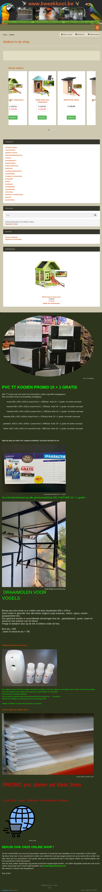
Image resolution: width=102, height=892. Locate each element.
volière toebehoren (11, 166)
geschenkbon (10, 200)
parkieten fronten (11, 152)
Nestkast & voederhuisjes (14, 194)
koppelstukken (10, 163)
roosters (8, 158)
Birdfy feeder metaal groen (51, 297)
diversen (8, 197)
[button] (97, 27)
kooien (7, 181)
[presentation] (10, 100)
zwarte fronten (10, 150)
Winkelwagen (94, 34)
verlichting (9, 192)
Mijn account (67, 34)
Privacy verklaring (11, 237)
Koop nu (22, 117)
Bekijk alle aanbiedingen (51, 303)
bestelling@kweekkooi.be (54, 866)
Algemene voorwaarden (13, 239)
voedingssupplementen (13, 171)
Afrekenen (81, 34)
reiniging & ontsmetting (13, 176)
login (49, 887)
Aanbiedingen (10, 249)
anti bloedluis (10, 173)
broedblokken (10, 187)
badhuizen (9, 168)
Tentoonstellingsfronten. (14, 155)
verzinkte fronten (11, 147)
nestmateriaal (10, 189)
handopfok (9, 179)
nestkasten (9, 184)
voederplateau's (10, 160)
